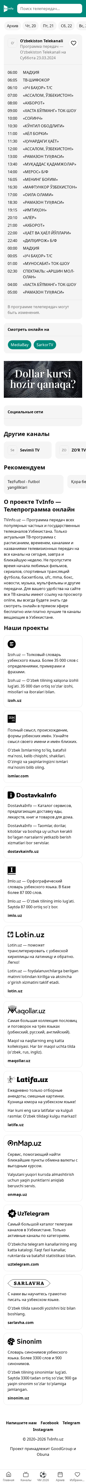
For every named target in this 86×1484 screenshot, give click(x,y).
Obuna (43, 1454)
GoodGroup (62, 1448)
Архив (12, 25)
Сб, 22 (66, 25)
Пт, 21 (48, 25)
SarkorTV (45, 344)
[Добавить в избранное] (73, 43)
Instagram (43, 1429)
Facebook (50, 1422)
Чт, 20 (30, 25)
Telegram (71, 1422)
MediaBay (19, 344)
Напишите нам (21, 1422)
